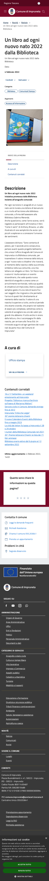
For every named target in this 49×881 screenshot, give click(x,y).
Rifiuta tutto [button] (24, 871)
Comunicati (11, 740)
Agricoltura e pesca (14, 723)
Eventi (9, 760)
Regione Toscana (11, 3)
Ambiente (10, 710)
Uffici (8, 626)
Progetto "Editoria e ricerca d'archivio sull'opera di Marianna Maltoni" (21, 402)
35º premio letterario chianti (17, 416)
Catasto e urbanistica (15, 676)
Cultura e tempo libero (16, 660)
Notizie (24, 22)
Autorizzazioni (12, 719)
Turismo (9, 681)
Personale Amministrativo (17, 638)
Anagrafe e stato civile (16, 656)
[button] (24, 876)
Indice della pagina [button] (16, 155)
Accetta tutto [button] (24, 864)
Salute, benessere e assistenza (19, 714)
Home (5, 22)
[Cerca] (43, 11)
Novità (15, 22)
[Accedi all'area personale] (38, 3)
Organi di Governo (14, 617)
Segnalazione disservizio (17, 816)
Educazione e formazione (17, 698)
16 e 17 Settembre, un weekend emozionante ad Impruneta (19, 395)
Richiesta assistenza (15, 824)
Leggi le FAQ (11, 820)
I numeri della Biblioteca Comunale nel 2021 (24, 431)
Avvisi (8, 744)
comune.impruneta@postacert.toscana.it (24, 797)
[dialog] (24, 858)
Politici (9, 634)
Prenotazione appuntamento (18, 812)
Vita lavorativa (12, 664)
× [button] (46, 838)
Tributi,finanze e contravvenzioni (20, 706)
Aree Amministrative (15, 622)
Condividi (9, 79)
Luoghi (9, 756)
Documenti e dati (13, 643)
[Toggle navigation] (5, 11)
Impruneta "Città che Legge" (17, 412)
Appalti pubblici (13, 672)
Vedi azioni (22, 79)
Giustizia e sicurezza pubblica (19, 702)
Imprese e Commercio (15, 668)
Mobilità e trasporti (14, 685)
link (11, 859)
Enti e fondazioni (13, 630)
